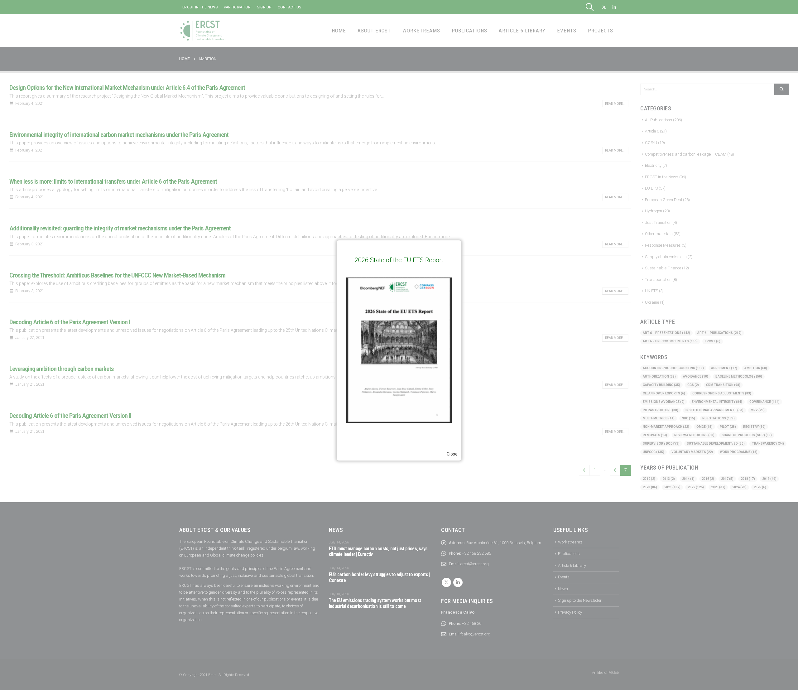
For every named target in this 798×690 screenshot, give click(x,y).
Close (452, 453)
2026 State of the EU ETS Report (399, 260)
